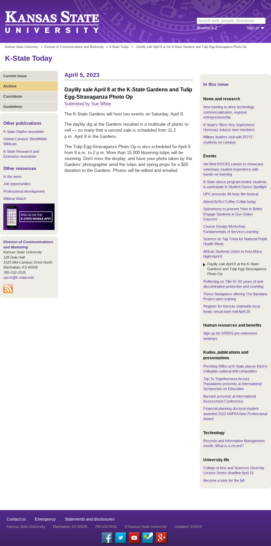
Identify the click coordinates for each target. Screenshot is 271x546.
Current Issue (15, 76)
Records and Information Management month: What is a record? (234, 443)
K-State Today (119, 46)
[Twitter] (120, 537)
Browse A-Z (207, 28)
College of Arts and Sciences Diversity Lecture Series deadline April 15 (233, 470)
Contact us (16, 519)
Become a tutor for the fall (223, 480)
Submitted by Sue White (87, 103)
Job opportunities (17, 184)
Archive (10, 86)
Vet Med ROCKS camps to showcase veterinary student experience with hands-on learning (233, 169)
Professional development (24, 191)
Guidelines (12, 107)
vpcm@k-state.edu (18, 277)
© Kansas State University (146, 527)
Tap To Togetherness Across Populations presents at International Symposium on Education (232, 384)
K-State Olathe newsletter (23, 132)
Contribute (12, 96)
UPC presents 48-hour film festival (230, 194)
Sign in (253, 28)
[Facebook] (107, 537)
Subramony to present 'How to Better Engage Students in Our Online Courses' (232, 214)
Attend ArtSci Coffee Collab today (229, 202)
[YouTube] (134, 537)
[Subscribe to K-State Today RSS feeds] (8, 292)
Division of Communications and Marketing (73, 46)
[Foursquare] (147, 537)
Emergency (45, 519)
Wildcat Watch (14, 199)
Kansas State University (60, 21)
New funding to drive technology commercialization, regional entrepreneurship (228, 112)
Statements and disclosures (89, 519)
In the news (12, 176)
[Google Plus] (161, 537)
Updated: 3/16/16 (188, 527)
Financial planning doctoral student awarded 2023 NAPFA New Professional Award (235, 413)
